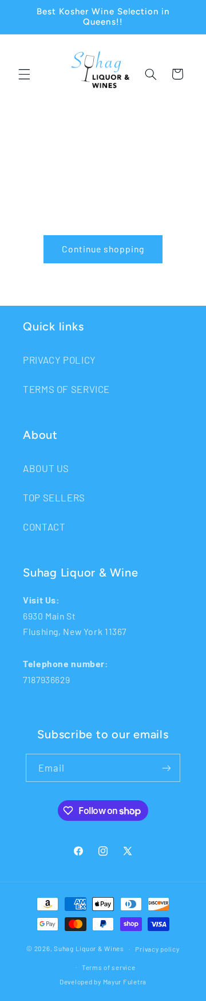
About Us (46, 468)
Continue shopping (103, 248)
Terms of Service (66, 389)
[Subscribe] (166, 768)
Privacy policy (157, 949)
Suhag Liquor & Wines (89, 949)
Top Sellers (54, 497)
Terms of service (109, 967)
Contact (44, 526)
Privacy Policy (59, 359)
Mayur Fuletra (125, 981)
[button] (24, 74)
